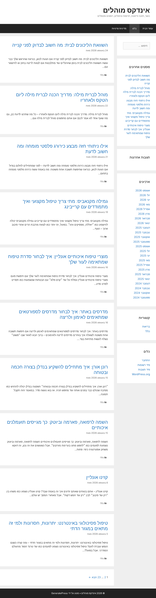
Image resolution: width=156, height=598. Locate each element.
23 (99, 577)
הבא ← (93, 577)
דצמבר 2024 (142, 283)
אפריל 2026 (143, 209)
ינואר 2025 (144, 278)
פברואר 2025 (142, 274)
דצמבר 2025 (142, 227)
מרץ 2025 (144, 269)
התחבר (146, 360)
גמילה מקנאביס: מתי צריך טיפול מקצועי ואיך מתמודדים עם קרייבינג (65, 203)
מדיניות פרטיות (119, 28)
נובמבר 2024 (142, 288)
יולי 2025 (145, 251)
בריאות (146, 326)
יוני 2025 (145, 255)
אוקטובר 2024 (142, 292)
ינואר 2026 (143, 223)
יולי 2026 (145, 195)
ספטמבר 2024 (141, 297)
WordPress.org (141, 374)
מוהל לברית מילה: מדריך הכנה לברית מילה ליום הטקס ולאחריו (136, 92)
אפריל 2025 (143, 264)
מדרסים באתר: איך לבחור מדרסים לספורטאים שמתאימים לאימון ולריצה (63, 314)
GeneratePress (59, 593)
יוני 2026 (145, 199)
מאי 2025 (144, 260)
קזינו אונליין (97, 477)
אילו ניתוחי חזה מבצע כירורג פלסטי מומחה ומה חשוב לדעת (138, 104)
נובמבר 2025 (142, 232)
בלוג (134, 28)
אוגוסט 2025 (143, 246)
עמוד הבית (148, 28)
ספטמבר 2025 (141, 241)
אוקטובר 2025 (142, 237)
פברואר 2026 (142, 218)
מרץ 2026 (144, 213)
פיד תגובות (144, 369)
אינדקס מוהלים (126, 10)
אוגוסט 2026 (142, 190)
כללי (102, 75)
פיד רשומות (144, 364)
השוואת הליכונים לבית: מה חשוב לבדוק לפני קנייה (60, 45)
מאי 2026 (144, 204)
